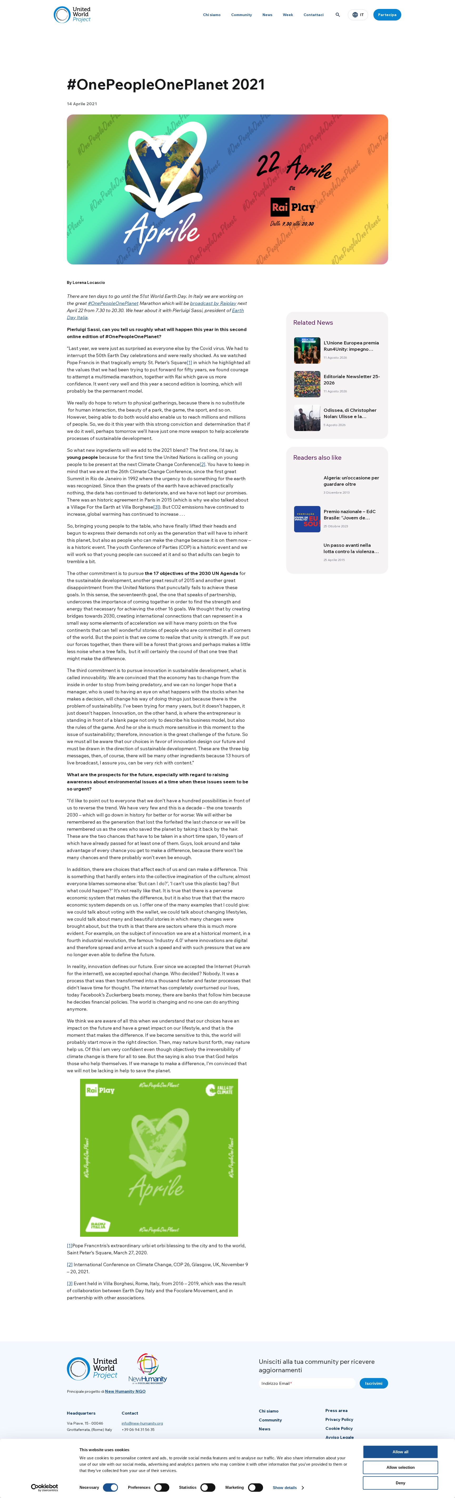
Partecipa (387, 14)
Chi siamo (212, 14)
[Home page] (72, 14)
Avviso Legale (339, 1437)
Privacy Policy (339, 1419)
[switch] (161, 1487)
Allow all (400, 1452)
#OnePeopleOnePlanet (113, 303)
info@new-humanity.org (142, 1423)
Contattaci (314, 14)
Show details (285, 1487)
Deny (400, 1483)
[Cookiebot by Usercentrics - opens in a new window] (45, 1488)
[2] (202, 464)
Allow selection (401, 1467)
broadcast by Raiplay (213, 303)
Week (288, 14)
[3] (156, 507)
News (267, 14)
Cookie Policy (339, 1428)
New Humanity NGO (125, 1391)
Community (241, 14)
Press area (336, 1410)
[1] (189, 362)
